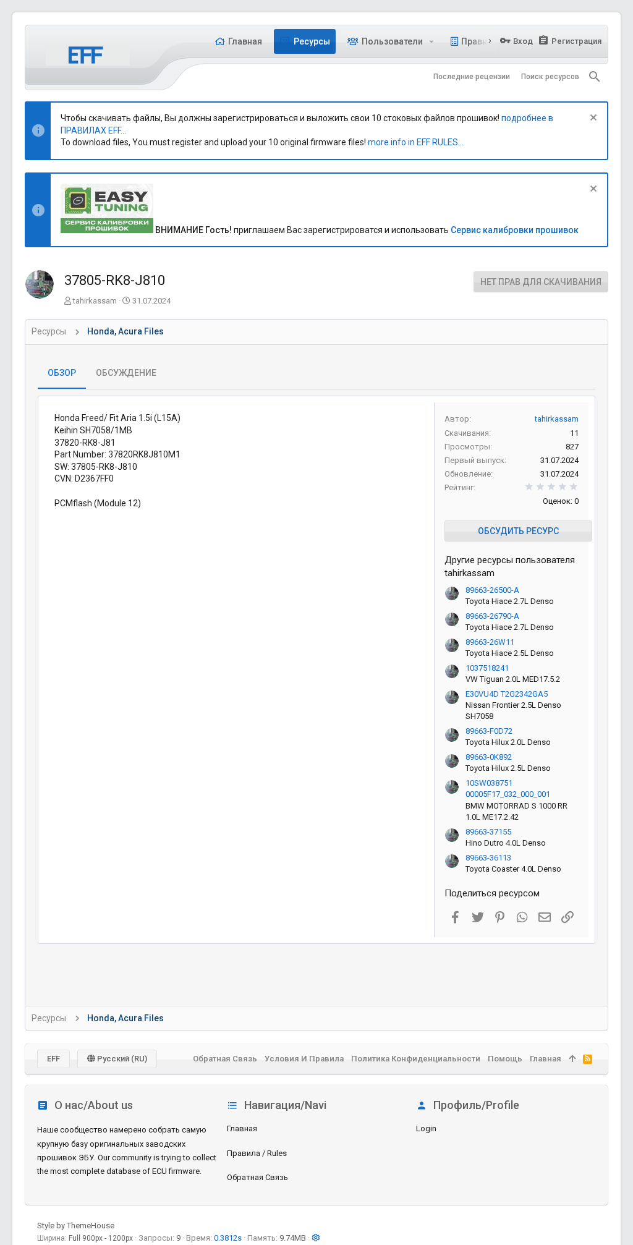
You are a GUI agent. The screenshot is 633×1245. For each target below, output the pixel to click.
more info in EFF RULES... (416, 142)
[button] (431, 41)
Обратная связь (257, 1177)
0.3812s (228, 1238)
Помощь (505, 1058)
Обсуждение (126, 373)
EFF (53, 1058)
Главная (242, 1128)
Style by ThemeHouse (75, 1225)
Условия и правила (304, 1058)
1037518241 (487, 668)
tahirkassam (95, 300)
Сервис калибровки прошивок (515, 230)
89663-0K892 (488, 757)
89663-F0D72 (488, 731)
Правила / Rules (257, 1153)
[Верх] (572, 1059)
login (426, 1128)
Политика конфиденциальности (415, 1058)
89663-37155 (488, 831)
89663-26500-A (492, 590)
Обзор (62, 373)
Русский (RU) (121, 1058)
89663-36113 (488, 857)
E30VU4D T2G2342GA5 (506, 694)
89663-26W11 (489, 642)
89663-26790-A (492, 616)
